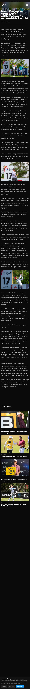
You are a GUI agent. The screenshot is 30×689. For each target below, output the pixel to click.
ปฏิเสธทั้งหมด (11, 686)
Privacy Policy (17, 683)
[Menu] (27, 5)
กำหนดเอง (4, 686)
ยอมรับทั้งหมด (19, 686)
